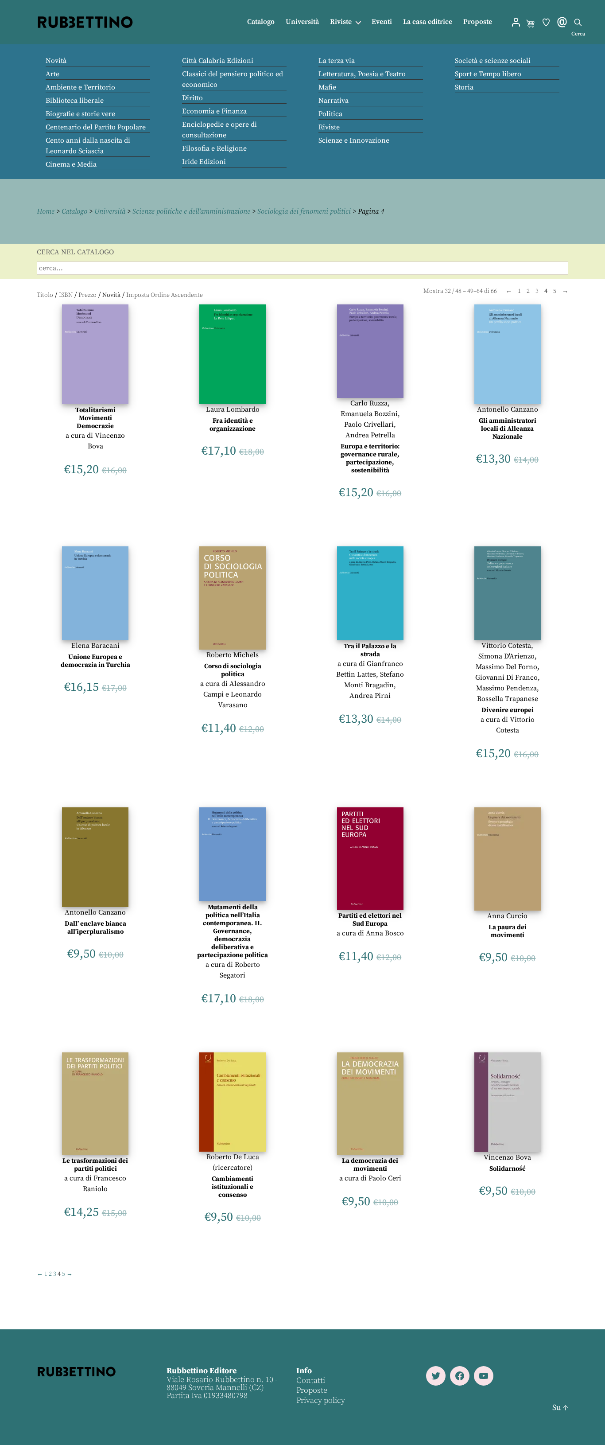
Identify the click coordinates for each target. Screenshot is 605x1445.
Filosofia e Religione (214, 148)
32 (448, 291)
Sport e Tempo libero (488, 74)
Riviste (341, 22)
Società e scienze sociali (493, 60)
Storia (464, 87)
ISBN (66, 295)
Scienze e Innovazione (353, 140)
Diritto (192, 97)
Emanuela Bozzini (369, 413)
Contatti (310, 1380)
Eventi (382, 22)
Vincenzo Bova (507, 1157)
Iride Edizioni (204, 161)
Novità (56, 60)
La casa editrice (427, 22)
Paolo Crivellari (369, 424)
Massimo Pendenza (506, 688)
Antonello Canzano (507, 409)
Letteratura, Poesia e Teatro (362, 74)
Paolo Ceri (384, 1178)
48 (458, 291)
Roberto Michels (232, 654)
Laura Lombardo (233, 409)
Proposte (477, 22)
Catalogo (261, 22)
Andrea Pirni (370, 695)
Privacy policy (320, 1400)
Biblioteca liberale (75, 100)
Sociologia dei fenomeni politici (304, 211)
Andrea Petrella (370, 435)
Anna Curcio (507, 915)
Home (45, 211)
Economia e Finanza (214, 111)
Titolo (45, 295)
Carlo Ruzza (369, 403)
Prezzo (87, 295)
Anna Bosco (385, 933)
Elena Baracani (95, 645)
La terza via (336, 60)
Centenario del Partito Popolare (96, 127)
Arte (52, 74)
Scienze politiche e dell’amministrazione (191, 211)
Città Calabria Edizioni (217, 60)
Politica (330, 113)
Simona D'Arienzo (506, 656)
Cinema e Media (71, 164)
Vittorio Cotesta (506, 645)
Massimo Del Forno (506, 666)
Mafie (327, 87)
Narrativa (333, 100)
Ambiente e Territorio (80, 87)
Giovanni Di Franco (506, 677)
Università (302, 22)
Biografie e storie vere (80, 113)
